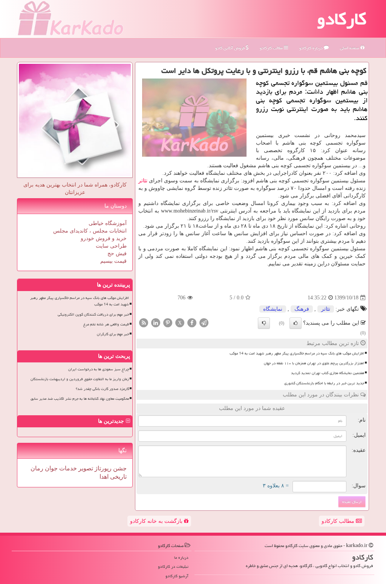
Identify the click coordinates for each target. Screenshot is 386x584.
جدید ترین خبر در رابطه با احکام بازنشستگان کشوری (324, 383)
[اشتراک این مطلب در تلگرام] (204, 322)
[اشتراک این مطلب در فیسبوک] (192, 322)
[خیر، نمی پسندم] (264, 323)
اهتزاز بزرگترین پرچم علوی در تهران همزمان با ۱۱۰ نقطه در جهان (314, 363)
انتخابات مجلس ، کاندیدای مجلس (90, 231)
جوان (50, 468)
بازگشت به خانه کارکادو (157, 521)
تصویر (85, 468)
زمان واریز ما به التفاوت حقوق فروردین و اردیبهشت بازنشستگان (80, 379)
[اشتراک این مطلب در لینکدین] (155, 322)
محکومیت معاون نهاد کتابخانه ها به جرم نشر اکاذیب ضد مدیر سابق (80, 398)
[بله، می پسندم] (296, 323)
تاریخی (118, 476)
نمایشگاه (272, 309)
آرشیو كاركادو (176, 576)
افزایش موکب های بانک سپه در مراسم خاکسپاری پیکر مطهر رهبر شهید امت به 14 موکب (297, 353)
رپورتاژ (102, 468)
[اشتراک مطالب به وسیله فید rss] (143, 322)
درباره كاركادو (311, 48)
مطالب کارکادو (339, 521)
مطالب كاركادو (272, 48)
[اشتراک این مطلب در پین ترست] (167, 322)
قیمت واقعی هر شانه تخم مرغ (106, 324)
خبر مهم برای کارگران (113, 334)
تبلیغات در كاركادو (173, 566)
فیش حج (117, 253)
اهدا (104, 476)
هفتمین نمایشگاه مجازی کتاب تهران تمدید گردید (327, 373)
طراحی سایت (111, 246)
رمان (37, 468)
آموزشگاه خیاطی (108, 223)
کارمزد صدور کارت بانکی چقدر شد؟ (102, 389)
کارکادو (341, 19)
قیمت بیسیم (113, 261)
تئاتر (142, 180)
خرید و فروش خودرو (104, 238)
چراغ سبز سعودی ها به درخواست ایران (98, 369)
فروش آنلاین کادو (230, 48)
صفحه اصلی (350, 48)
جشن (119, 468)
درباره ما (181, 557)
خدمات (67, 468)
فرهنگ (301, 309)
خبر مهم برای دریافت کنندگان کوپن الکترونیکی (93, 314)
